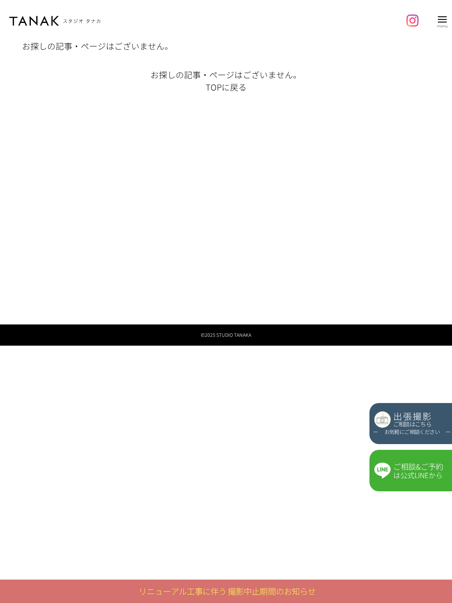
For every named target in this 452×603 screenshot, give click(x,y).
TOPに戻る (226, 87)
